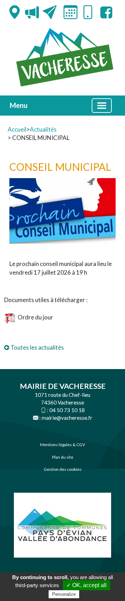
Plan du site (62, 457)
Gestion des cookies (63, 469)
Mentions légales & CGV (62, 444)
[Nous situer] (15, 12)
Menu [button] (18, 105)
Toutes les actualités (36, 347)
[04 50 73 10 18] (88, 13)
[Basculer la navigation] (102, 105)
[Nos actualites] (32, 12)
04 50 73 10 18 (67, 410)
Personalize (64, 594)
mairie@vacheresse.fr (67, 418)
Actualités (43, 129)
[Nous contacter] (50, 12)
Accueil (17, 129)
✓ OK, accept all (86, 585)
